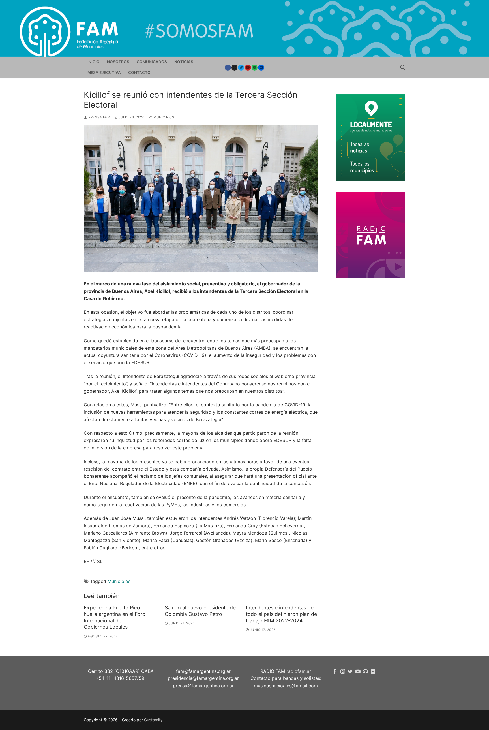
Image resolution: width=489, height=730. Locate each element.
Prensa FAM (98, 117)
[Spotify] (255, 68)
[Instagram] (234, 68)
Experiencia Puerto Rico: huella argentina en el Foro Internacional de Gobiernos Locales (114, 617)
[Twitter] (241, 68)
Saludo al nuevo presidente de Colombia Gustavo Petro (200, 611)
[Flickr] (261, 68)
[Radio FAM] (365, 671)
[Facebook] (228, 68)
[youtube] (248, 68)
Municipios (163, 117)
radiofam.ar (298, 671)
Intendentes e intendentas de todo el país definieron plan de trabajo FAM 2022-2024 (281, 614)
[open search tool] (402, 67)
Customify (153, 719)
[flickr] (373, 671)
